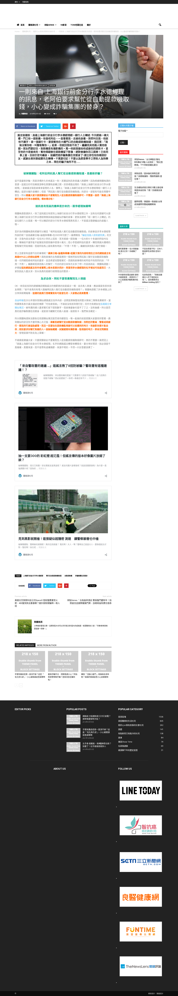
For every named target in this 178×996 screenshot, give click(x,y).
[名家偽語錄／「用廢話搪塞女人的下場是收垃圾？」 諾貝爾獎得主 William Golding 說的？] (152, 265)
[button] (160, 25)
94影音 (63, 24)
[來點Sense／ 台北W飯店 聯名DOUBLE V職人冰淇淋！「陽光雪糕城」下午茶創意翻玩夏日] (125, 163)
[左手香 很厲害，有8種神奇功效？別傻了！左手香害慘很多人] (73, 747)
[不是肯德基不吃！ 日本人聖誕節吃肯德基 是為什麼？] (152, 239)
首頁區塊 (52, 85)
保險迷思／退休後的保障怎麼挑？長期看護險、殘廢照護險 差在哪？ (148, 176)
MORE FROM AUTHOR (46, 645)
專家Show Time (125, 741)
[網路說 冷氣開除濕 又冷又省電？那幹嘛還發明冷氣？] (73, 719)
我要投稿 (25, 2)
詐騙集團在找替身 (81, 576)
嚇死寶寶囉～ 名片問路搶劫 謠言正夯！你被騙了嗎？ (128, 251)
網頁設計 (151, 993)
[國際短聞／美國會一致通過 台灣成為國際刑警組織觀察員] (125, 205)
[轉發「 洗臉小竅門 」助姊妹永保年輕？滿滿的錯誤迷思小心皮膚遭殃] (96, 661)
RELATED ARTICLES (25, 645)
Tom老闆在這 (77, 24)
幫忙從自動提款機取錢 (53, 576)
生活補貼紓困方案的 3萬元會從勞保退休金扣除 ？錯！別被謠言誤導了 (148, 190)
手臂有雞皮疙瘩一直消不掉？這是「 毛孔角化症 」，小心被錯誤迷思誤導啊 (96, 732)
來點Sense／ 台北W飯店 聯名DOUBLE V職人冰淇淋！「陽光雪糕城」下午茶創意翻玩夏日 (148, 162)
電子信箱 (122, 131)
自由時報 (19, 300)
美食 (120, 737)
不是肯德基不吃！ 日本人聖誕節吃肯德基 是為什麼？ (152, 251)
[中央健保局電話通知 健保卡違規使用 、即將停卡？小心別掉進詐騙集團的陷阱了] (128, 265)
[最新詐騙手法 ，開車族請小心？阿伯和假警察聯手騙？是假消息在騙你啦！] (63, 661)
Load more (139, 215)
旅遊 (120, 729)
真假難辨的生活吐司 (127, 721)
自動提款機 (68, 576)
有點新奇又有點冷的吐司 (129, 733)
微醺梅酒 (24, 114)
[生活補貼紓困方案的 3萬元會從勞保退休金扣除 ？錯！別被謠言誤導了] (125, 191)
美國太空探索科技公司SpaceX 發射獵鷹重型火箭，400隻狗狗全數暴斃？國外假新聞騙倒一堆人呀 (37, 603)
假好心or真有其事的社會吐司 (38, 85)
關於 (89, 24)
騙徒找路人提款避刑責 (93, 235)
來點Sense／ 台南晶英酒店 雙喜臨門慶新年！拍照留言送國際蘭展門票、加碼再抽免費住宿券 (89, 601)
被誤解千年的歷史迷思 (128, 750)
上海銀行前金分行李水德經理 (33, 576)
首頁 (22, 24)
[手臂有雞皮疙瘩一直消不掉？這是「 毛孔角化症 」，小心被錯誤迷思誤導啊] (30, 661)
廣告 (16, 2)
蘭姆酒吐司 (33, 24)
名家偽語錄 (123, 746)
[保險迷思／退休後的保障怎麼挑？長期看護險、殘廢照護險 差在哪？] (125, 177)
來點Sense (49, 24)
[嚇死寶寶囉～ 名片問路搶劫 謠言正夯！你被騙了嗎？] (128, 239)
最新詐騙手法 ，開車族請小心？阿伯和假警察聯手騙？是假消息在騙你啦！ (62, 677)
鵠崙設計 (160, 993)
